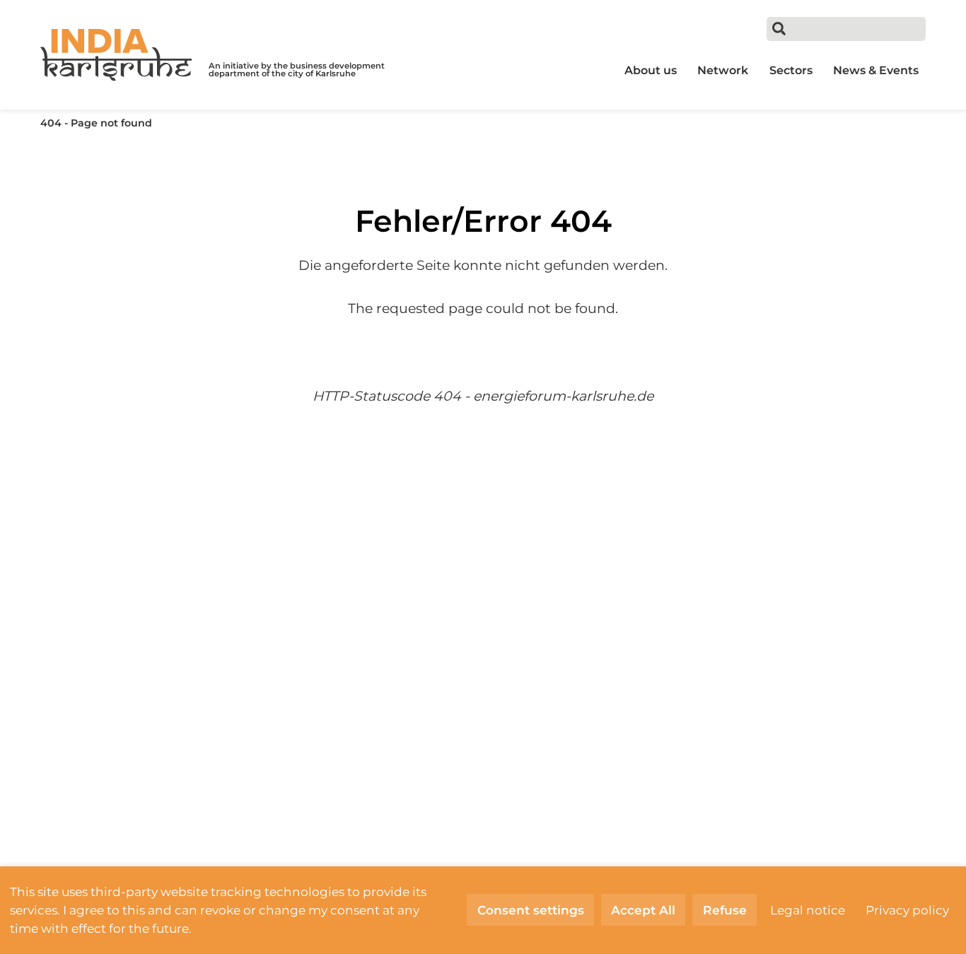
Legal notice (807, 909)
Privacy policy (907, 909)
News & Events (876, 70)
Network (722, 70)
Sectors (791, 70)
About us (650, 70)
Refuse (725, 909)
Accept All (643, 909)
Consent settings (530, 909)
